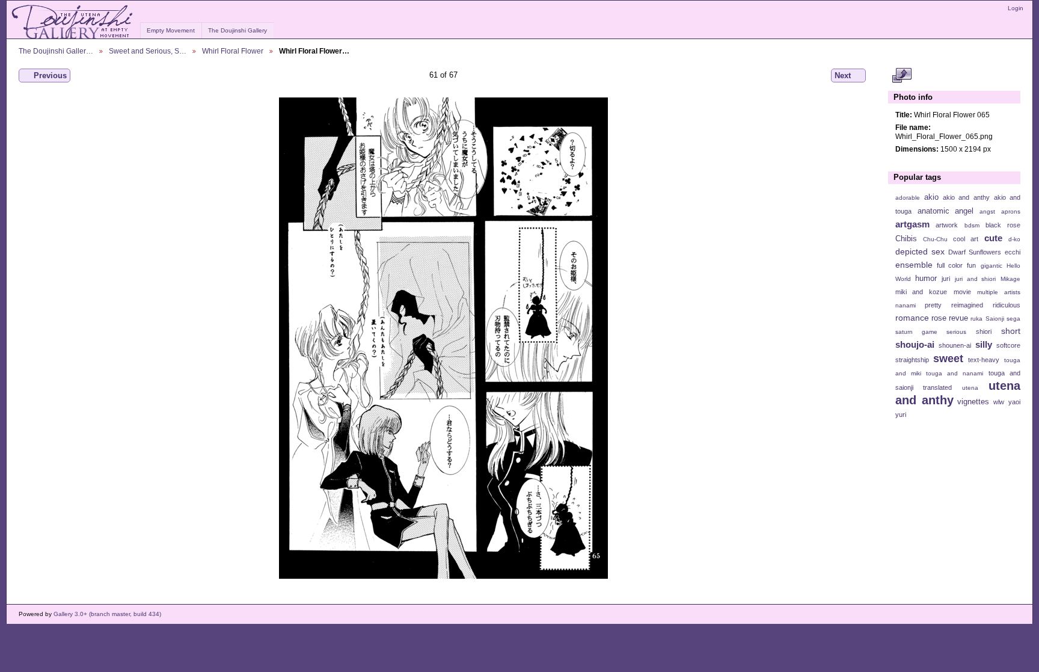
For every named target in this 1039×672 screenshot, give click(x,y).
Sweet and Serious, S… (147, 51)
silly (983, 344)
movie (962, 291)
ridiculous (1006, 305)
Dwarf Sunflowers (974, 252)
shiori (983, 331)
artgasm (912, 224)
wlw (998, 401)
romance (912, 317)
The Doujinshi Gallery (237, 30)
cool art (965, 238)
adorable (907, 197)
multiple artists (998, 292)
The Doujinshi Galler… (56, 51)
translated (937, 387)
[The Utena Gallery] (73, 22)
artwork (947, 225)
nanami (905, 305)
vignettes (973, 402)
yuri (900, 414)
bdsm (971, 225)
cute (993, 238)
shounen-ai (955, 345)
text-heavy (983, 359)
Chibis (906, 239)
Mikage (1010, 279)
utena (970, 387)
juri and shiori (975, 279)
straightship (912, 359)
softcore (1008, 345)
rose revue (949, 318)
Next (843, 75)
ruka (976, 318)
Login (1015, 8)
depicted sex (920, 251)
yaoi (1014, 401)
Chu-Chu (935, 239)
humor (926, 278)
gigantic (991, 265)
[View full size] (443, 338)
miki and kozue (921, 291)
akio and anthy (966, 197)
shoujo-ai (914, 344)
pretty (933, 305)
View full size (902, 75)
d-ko (1014, 239)
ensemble (914, 265)
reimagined (967, 305)
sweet (948, 358)
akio (931, 197)
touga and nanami (954, 373)
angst (987, 211)
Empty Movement (171, 30)
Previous (50, 75)
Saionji (994, 318)
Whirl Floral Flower (232, 51)
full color (950, 265)
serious (956, 331)
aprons (1010, 211)
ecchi (1012, 252)
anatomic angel (946, 211)
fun (971, 265)
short (1010, 331)
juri (946, 278)
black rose (1002, 225)
